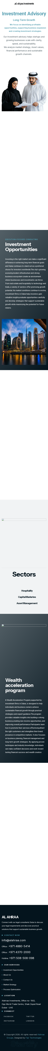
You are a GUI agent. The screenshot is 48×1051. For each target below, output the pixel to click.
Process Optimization (12, 989)
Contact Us (7, 980)
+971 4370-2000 (20, 952)
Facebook (8, 1016)
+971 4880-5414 (19, 946)
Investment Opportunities (13, 970)
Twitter (30, 1016)
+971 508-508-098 (21, 958)
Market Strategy (9, 984)
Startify (24, 1044)
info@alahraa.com (14, 940)
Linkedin (30, 1021)
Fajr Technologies (33, 1038)
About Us (7, 975)
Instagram (9, 1021)
